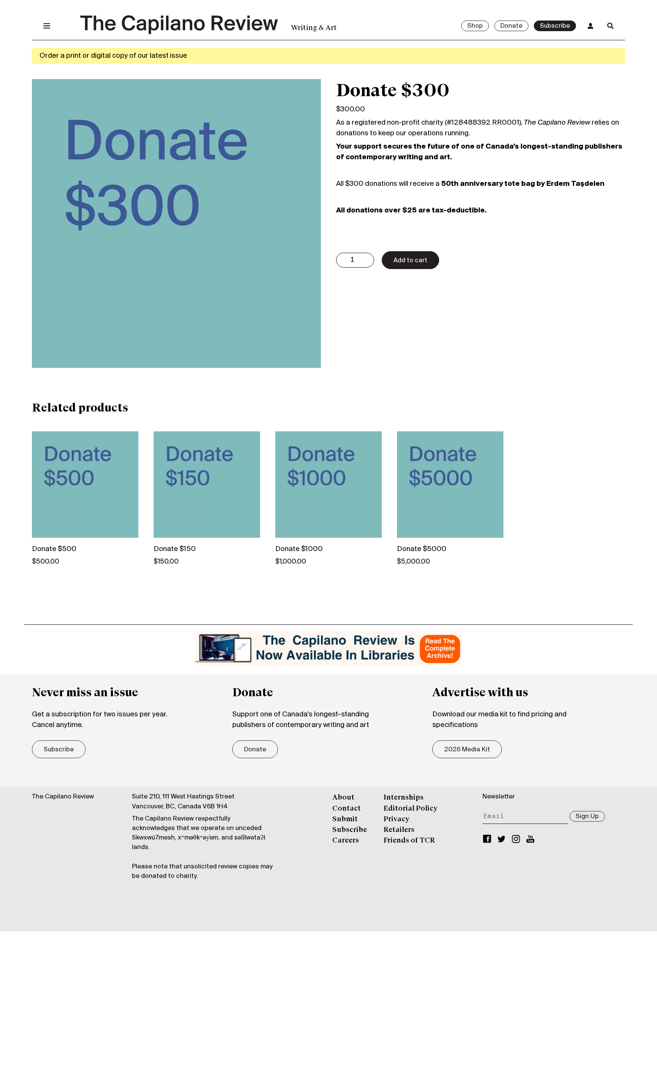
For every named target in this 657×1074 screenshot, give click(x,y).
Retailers (399, 830)
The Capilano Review (63, 797)
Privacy (396, 819)
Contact (346, 809)
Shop (475, 26)
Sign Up (587, 816)
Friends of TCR (409, 840)
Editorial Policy (411, 809)
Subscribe (555, 26)
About (343, 798)
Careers (345, 840)
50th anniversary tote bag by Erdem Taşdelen (523, 184)
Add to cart (410, 260)
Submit (345, 819)
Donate (511, 26)
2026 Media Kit (467, 749)
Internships (404, 798)
